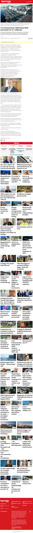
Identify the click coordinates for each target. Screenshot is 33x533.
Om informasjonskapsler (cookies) (16, 527)
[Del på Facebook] (29, 38)
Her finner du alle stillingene (16, 154)
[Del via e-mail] (31, 38)
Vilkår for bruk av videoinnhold (16, 526)
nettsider (7, 51)
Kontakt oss (24, 505)
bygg (9, 138)
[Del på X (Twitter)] (30, 38)
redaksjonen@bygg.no (14, 507)
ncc (6, 138)
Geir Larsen (30, 503)
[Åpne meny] (30, 1)
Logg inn (27, 1)
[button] (1, 143)
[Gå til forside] (6, 1)
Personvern (13, 528)
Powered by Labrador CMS (16, 531)
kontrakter (3, 138)
